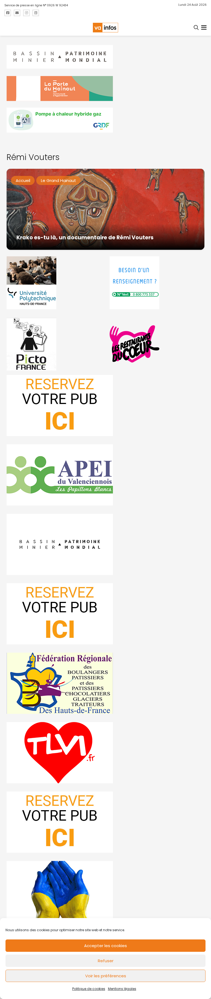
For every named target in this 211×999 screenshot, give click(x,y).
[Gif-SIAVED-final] (157, 282)
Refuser (105, 961)
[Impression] (105, 475)
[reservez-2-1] (105, 405)
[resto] (157, 344)
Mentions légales (122, 988)
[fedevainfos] (105, 683)
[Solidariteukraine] (105, 891)
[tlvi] (105, 752)
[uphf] (54, 282)
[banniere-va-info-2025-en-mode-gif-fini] (105, 120)
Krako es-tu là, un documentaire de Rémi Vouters (85, 237)
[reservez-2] (105, 613)
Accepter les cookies (105, 946)
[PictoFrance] (54, 344)
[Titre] (7, 13)
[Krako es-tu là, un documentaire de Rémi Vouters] (105, 209)
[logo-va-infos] (105, 27)
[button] (196, 27)
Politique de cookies (88, 988)
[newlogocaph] (105, 88)
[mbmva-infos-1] (105, 544)
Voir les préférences (105, 976)
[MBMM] (105, 56)
